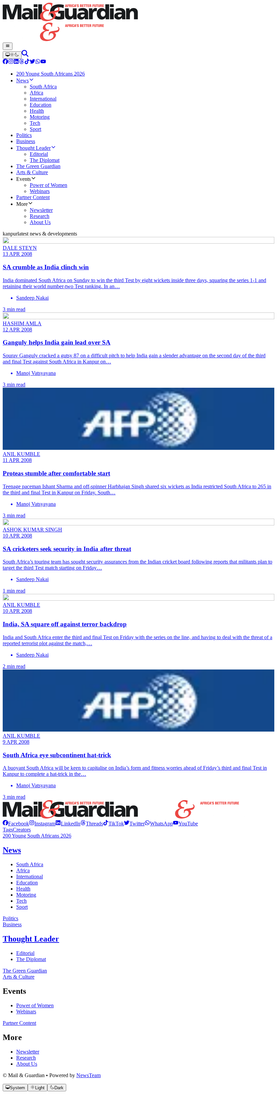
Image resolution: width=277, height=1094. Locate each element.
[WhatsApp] (38, 62)
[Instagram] (11, 62)
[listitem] (16, 823)
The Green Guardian (25, 971)
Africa (23, 870)
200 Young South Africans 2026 (37, 836)
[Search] (25, 55)
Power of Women (35, 1005)
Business (12, 924)
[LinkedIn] (16, 62)
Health (23, 889)
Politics (10, 918)
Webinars (26, 1011)
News (12, 850)
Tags (8, 829)
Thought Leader (31, 938)
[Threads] (21, 62)
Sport (22, 907)
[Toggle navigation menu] (7, 46)
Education (27, 882)
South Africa (29, 864)
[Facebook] (5, 62)
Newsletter (27, 1052)
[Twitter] (32, 62)
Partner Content (19, 1023)
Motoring (26, 895)
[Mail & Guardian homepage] (138, 23)
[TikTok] (27, 62)
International (29, 876)
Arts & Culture (18, 977)
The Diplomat (31, 959)
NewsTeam (88, 1075)
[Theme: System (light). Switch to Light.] (12, 55)
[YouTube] (43, 62)
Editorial (25, 953)
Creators (22, 829)
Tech (21, 901)
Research (26, 1058)
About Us (26, 1064)
